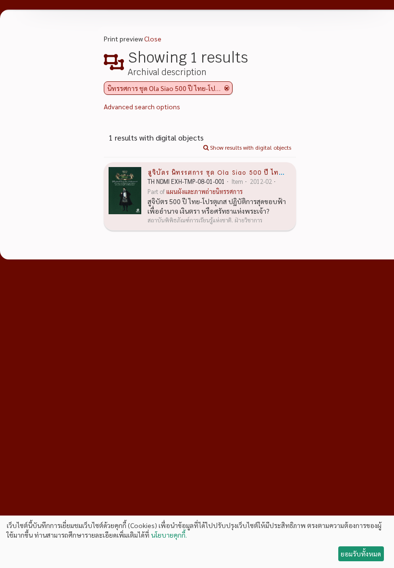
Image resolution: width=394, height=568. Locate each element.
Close (152, 38)
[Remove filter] (226, 88)
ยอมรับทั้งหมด (361, 553)
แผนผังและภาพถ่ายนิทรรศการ (204, 191)
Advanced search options (142, 106)
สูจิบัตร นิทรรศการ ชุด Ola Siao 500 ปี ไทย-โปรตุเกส (231, 172)
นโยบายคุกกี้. (169, 534)
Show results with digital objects (250, 147)
